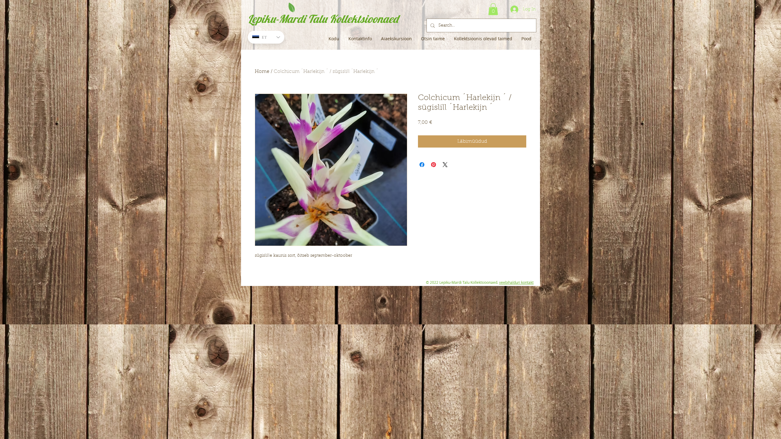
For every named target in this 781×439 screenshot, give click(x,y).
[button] (493, 9)
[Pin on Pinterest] (433, 164)
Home (262, 71)
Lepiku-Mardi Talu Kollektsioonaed (323, 19)
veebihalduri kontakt (516, 282)
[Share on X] (445, 164)
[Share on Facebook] (422, 164)
